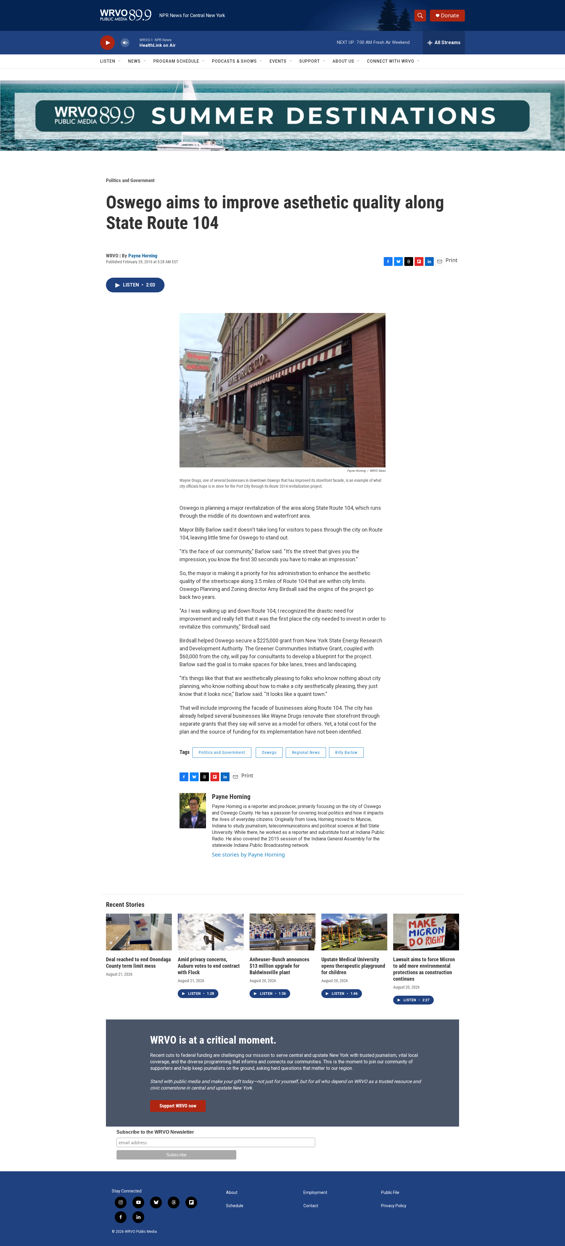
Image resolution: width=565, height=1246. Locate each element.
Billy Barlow (346, 752)
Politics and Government (130, 180)
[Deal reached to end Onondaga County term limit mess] (139, 932)
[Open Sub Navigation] (119, 61)
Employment (315, 1192)
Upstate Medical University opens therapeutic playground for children (353, 965)
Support (309, 61)
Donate (450, 15)
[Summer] (282, 116)
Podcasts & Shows (234, 61)
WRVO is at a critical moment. (213, 1040)
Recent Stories (125, 904)
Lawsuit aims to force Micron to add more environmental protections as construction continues (424, 969)
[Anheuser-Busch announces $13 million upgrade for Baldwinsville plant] (282, 932)
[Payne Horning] (193, 810)
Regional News (306, 752)
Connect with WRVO (390, 61)
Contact (310, 1206)
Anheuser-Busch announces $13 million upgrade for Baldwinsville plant (279, 965)
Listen (107, 61)
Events (278, 61)
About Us (343, 61)
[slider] (134, 42)
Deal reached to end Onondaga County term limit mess (138, 962)
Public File (390, 1192)
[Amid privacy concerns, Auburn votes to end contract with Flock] (211, 932)
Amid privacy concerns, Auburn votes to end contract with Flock (209, 965)
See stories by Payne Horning (248, 854)
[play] (107, 42)
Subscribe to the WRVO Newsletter (155, 1132)
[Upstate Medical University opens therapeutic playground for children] (354, 932)
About (231, 1192)
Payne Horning (142, 256)
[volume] (125, 42)
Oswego (269, 752)
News (134, 61)
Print (452, 260)
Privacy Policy (393, 1206)
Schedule (234, 1206)
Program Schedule (176, 61)
